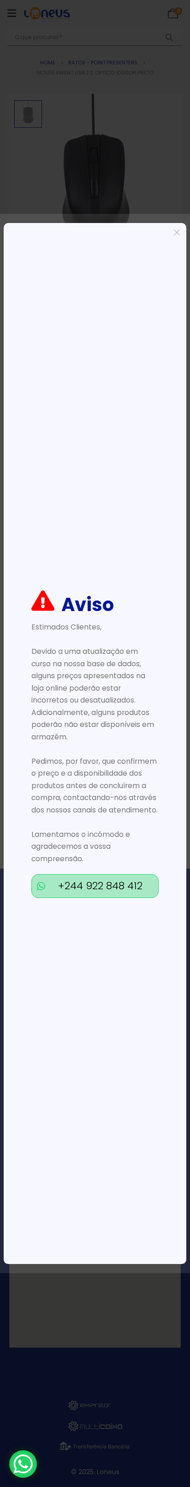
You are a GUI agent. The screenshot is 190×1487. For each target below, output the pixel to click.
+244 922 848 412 (100, 886)
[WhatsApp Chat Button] (23, 1464)
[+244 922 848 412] (41, 886)
